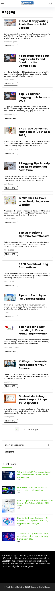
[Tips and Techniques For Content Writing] (10, 295)
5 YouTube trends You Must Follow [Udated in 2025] (34, 132)
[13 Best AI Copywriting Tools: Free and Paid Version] (10, 21)
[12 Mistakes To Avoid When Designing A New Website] (10, 198)
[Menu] (3, 3)
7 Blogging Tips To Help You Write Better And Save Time (34, 167)
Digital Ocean (44, 587)
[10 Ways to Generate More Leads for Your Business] (10, 361)
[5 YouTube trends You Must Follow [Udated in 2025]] (10, 128)
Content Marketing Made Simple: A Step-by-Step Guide (33, 399)
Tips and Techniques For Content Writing (33, 297)
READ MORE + (11, 45)
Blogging (10, 451)
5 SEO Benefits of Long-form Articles (34, 265)
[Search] (51, 3)
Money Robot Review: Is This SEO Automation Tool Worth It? (32, 489)
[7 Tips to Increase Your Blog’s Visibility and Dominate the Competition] (10, 55)
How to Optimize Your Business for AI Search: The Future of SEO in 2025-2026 (35, 503)
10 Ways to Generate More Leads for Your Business (33, 365)
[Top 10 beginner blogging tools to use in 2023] (10, 93)
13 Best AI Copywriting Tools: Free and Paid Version (33, 24)
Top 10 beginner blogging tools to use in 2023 (34, 97)
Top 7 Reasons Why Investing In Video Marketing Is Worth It (33, 330)
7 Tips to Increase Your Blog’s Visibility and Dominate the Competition (34, 61)
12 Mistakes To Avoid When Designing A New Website (34, 201)
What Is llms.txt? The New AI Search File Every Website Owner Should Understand (34, 475)
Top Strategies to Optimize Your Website (34, 234)
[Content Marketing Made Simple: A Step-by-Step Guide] (10, 396)
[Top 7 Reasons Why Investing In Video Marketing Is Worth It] (10, 326)
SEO (18, 479)
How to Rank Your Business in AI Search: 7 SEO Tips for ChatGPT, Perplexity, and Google (32, 521)
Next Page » (33, 429)
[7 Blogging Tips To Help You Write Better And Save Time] (10, 163)
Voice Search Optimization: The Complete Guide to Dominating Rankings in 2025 (32, 536)
